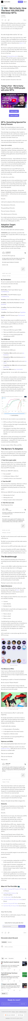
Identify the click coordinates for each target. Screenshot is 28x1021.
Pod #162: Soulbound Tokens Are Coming (12, 899)
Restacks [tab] (10, 942)
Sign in (25, 1)
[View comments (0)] (5, 20)
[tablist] (6, 942)
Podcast (3, 5)
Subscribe (20, 1)
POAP (17, 590)
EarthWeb (3, 304)
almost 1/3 (21, 43)
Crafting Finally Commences (9, 893)
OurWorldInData (14, 415)
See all (3, 993)
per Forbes (6, 367)
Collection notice (22, 1011)
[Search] (25, 958)
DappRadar (23, 312)
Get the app (20, 1015)
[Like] (2, 20)
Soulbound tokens (5, 748)
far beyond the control (12, 56)
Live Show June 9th (7, 897)
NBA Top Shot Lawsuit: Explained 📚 (10, 962)
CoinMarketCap (5, 291)
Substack (8, 1018)
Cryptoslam (4, 309)
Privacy (13, 1011)
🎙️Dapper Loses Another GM (9, 984)
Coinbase (22, 299)
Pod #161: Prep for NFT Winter (10, 903)
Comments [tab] (4, 942)
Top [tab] (2, 958)
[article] (14, 966)
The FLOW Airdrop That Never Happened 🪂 (9, 973)
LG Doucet (3, 15)
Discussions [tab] (11, 958)
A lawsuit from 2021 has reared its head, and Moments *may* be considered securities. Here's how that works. (10, 966)
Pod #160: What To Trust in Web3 (11, 906)
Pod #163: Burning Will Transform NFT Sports (14, 889)
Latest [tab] (6, 958)
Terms (17, 1011)
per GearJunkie (18, 369)
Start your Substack (10, 1015)
